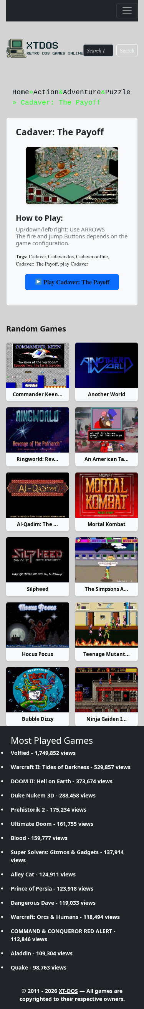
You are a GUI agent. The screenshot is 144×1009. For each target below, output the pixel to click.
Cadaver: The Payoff (37, 263)
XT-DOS (68, 990)
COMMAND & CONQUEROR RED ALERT (61, 931)
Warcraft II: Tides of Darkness (50, 767)
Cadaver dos (61, 256)
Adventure (82, 92)
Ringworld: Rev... (37, 459)
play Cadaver (74, 263)
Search (127, 50)
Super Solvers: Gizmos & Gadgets (55, 852)
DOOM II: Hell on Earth (41, 781)
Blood (18, 838)
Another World (106, 394)
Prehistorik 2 (28, 809)
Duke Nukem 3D (32, 795)
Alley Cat (22, 874)
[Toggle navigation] (127, 10)
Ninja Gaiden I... (106, 718)
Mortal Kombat (107, 524)
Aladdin (21, 953)
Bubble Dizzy (37, 718)
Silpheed (37, 589)
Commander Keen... (38, 394)
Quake (19, 967)
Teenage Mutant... (106, 654)
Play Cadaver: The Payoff (75, 281)
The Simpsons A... (106, 589)
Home (20, 92)
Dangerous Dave (32, 902)
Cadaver (37, 256)
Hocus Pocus (37, 654)
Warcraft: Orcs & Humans (44, 916)
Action (46, 92)
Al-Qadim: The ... (37, 524)
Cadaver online (92, 256)
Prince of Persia (31, 888)
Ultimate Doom (31, 823)
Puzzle (118, 92)
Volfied (20, 752)
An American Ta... (106, 459)
